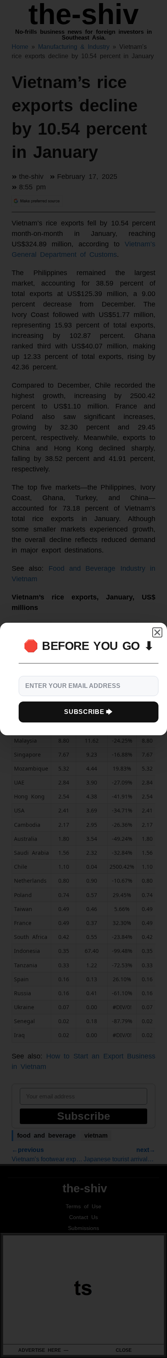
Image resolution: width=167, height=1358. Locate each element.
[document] (83, 679)
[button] (157, 632)
